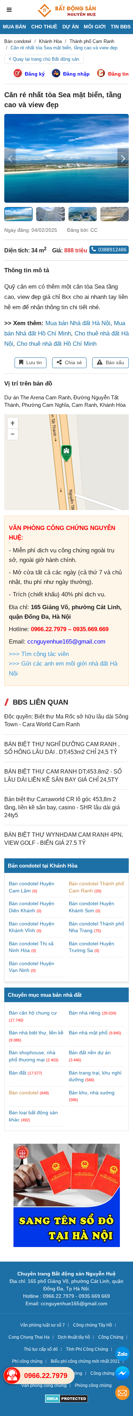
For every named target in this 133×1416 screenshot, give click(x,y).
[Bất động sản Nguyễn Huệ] (66, 11)
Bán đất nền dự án (90, 1052)
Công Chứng (110, 1337)
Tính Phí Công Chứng (87, 1349)
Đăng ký (35, 74)
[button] (123, 158)
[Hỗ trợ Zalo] (122, 1355)
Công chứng (102, 1373)
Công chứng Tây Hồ (92, 1325)
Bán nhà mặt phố (88, 1032)
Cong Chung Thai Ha (29, 1337)
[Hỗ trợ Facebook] (122, 1374)
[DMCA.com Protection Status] (66, 1399)
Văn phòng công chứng (44, 1385)
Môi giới (95, 26)
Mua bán (14, 26)
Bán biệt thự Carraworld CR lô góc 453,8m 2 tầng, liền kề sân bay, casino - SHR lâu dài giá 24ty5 (62, 807)
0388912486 (112, 249)
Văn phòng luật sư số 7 (42, 1325)
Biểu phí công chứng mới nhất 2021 (85, 1361)
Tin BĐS (121, 26)
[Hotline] (12, 1375)
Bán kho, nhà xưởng (92, 1092)
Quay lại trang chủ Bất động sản (46, 59)
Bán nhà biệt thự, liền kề (36, 1032)
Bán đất (17, 1073)
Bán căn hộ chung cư (33, 1013)
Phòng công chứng (93, 1385)
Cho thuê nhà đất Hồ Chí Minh (56, 343)
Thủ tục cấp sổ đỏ (41, 1349)
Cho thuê (44, 26)
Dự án (70, 26)
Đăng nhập (76, 74)
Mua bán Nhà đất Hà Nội (77, 323)
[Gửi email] (122, 1394)
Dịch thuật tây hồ (74, 1337)
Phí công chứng (27, 1361)
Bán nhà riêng (84, 1013)
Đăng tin (118, 74)
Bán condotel (23, 1092)
